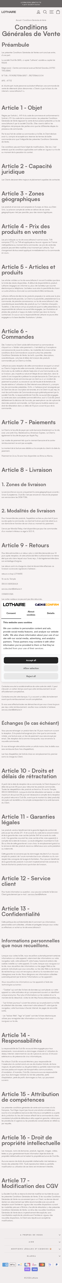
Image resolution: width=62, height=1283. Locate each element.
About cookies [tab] (31, 613)
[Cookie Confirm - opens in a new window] (47, 604)
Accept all (31, 660)
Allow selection (31, 668)
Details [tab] (51, 613)
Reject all (31, 676)
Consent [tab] (11, 613)
